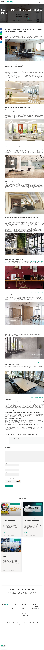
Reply (24, 438)
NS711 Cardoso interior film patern (37, 362)
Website (6, 472)
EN (2, 645)
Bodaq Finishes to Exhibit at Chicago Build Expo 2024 (10, 519)
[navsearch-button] (39, 2)
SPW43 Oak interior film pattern (37, 397)
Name (6, 463)
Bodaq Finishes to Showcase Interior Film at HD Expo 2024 (32, 519)
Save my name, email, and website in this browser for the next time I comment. (22, 478)
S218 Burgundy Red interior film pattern (36, 292)
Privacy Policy (25, 624)
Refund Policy (18, 624)
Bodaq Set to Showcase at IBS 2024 (11, 555)
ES (4, 645)
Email (6, 467)
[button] (42, 2)
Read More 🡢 (5, 532)
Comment (7, 450)
